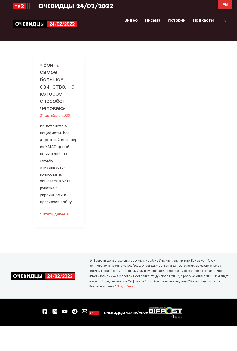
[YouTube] (65, 311)
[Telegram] (75, 311)
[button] (224, 20)
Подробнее (125, 286)
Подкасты (203, 20)
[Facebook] (45, 311)
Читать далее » (54, 215)
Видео (131, 20)
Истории (177, 20)
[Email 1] (85, 311)
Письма (152, 20)
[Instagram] (55, 311)
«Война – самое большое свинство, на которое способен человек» (57, 86)
